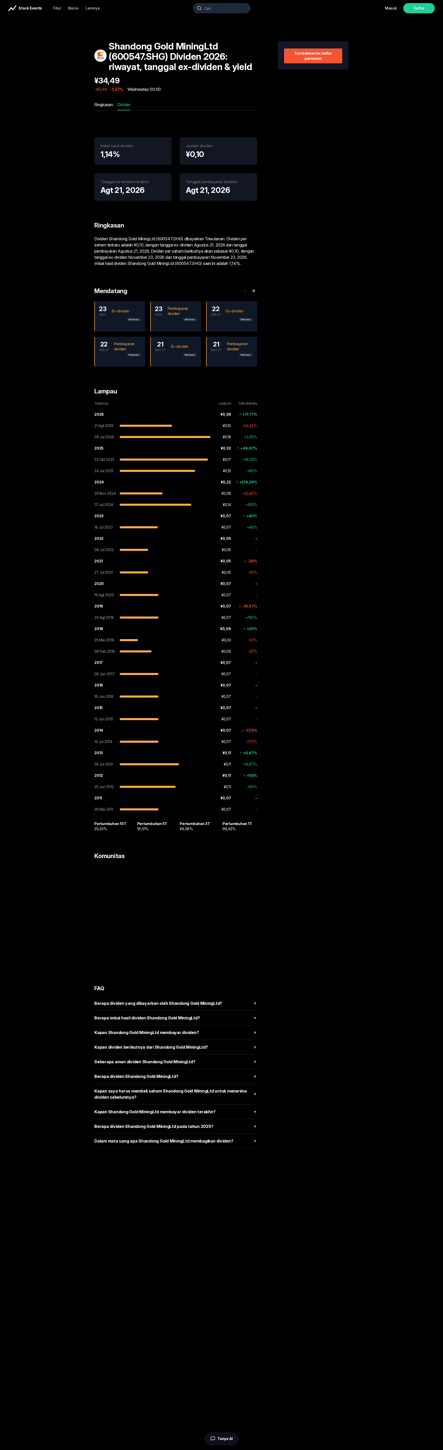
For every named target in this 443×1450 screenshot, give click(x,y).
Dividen (123, 104)
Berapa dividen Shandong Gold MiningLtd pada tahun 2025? (175, 1126)
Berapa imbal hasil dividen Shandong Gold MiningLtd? (175, 1017)
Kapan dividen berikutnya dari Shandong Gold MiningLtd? (175, 1047)
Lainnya (92, 8)
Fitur (57, 8)
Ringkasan (103, 104)
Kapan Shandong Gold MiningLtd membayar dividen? (175, 1032)
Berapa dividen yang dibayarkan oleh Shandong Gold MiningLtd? (175, 1003)
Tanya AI (225, 1438)
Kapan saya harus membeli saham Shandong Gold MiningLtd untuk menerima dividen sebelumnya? (175, 1094)
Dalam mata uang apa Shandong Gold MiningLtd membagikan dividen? (175, 1141)
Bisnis (73, 8)
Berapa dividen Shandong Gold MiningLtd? (175, 1076)
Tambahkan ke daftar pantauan (313, 56)
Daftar (419, 8)
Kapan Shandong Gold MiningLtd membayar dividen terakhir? (175, 1111)
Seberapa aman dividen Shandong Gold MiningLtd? (175, 1061)
